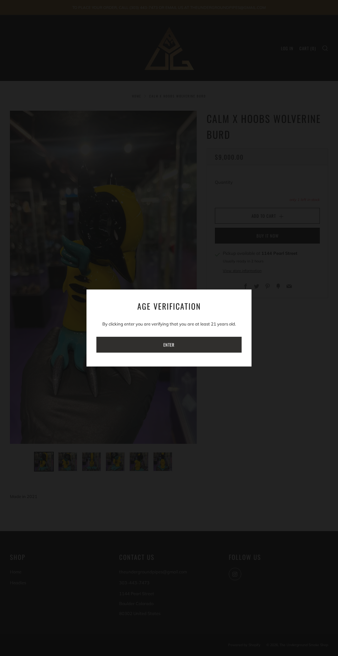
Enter (169, 344)
